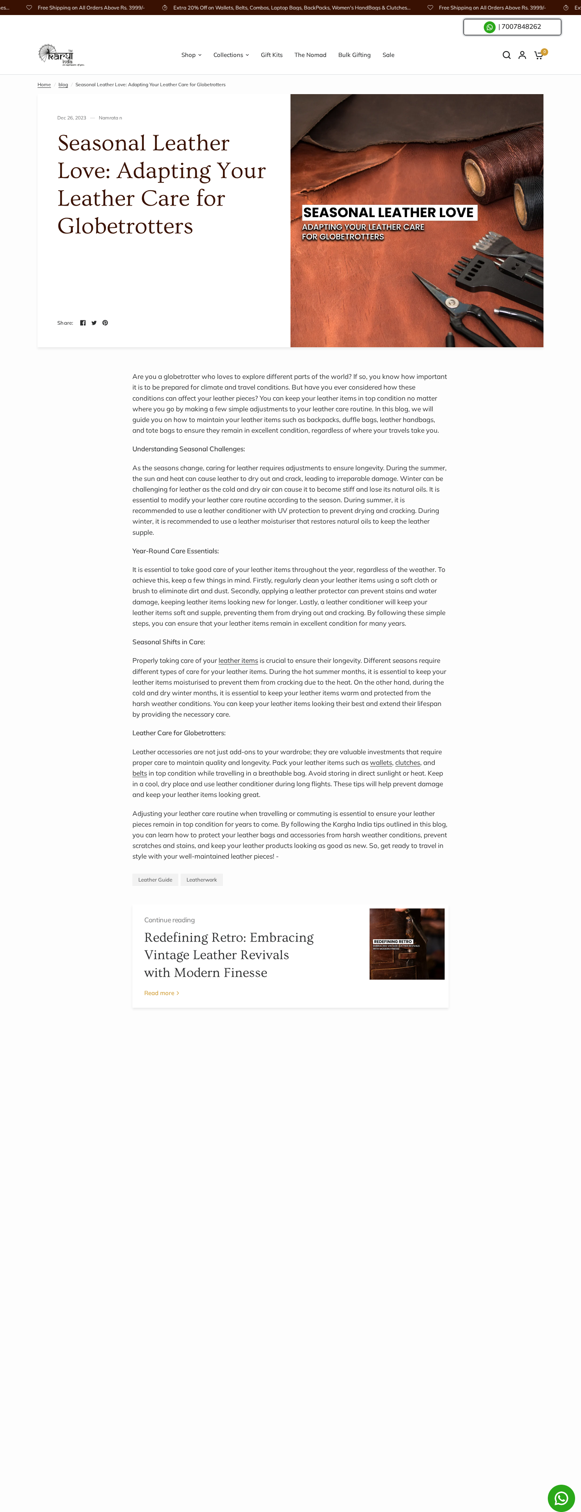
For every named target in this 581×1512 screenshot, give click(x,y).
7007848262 (521, 27)
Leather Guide (155, 879)
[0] (536, 55)
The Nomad (310, 55)
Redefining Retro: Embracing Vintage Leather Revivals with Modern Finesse (228, 955)
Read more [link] (159, 993)
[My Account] (522, 55)
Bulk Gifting (354, 55)
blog (63, 84)
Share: (65, 322)
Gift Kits (272, 55)
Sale (388, 55)
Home (44, 84)
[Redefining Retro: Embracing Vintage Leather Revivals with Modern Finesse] (407, 956)
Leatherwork (202, 879)
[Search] (507, 55)
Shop (188, 55)
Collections (228, 55)
